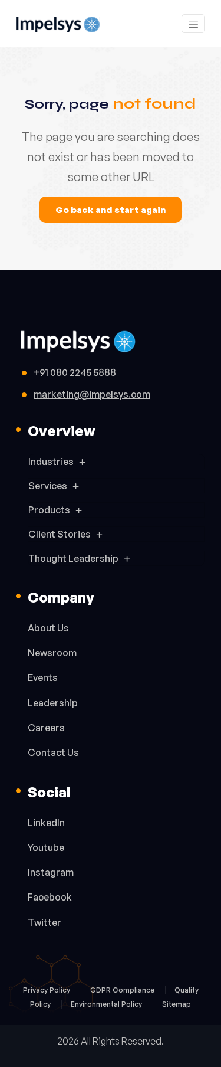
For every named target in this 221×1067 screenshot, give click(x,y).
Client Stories (59, 534)
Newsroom (52, 653)
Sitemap (176, 1004)
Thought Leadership (73, 558)
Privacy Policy (47, 990)
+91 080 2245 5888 (75, 372)
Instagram (51, 872)
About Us (48, 628)
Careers (46, 728)
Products (49, 510)
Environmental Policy (107, 1004)
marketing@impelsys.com (92, 394)
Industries (51, 461)
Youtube (46, 847)
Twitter (44, 922)
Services (47, 486)
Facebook (50, 897)
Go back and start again (110, 209)
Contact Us (53, 752)
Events (43, 677)
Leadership (53, 703)
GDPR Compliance (123, 990)
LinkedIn (46, 823)
